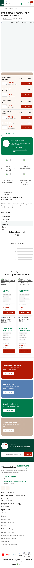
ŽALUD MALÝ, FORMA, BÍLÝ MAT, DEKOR (24, 330)
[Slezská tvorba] (8, 3)
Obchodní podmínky (7, 532)
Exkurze (3, 516)
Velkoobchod (5, 541)
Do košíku (27, 83)
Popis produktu (7, 19)
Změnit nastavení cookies (9, 544)
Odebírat (28, 454)
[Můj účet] (24, 3)
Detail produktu (9, 312)
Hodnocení (6, 194)
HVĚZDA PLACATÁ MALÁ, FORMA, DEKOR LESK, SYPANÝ (8, 331)
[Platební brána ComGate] (6, 555)
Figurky (16, 8)
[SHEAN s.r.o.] (20, 564)
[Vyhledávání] (17, 3)
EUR (31, 4)
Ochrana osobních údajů (8, 538)
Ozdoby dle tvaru (9, 8)
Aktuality (4, 513)
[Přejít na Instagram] (8, 488)
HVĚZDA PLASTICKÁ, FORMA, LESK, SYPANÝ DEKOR (7, 293)
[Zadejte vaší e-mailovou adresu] (17, 454)
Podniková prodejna (7, 522)
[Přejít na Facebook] (3, 488)
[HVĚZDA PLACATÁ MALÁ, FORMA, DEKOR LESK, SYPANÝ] (8, 322)
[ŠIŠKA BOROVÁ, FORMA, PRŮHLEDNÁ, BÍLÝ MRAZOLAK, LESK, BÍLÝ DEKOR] (25, 283)
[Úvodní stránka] (2, 8)
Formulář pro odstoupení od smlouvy (12, 535)
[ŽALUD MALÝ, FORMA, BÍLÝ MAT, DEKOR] (25, 322)
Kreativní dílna (5, 519)
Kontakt (3, 525)
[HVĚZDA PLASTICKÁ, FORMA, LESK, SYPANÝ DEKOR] (8, 283)
